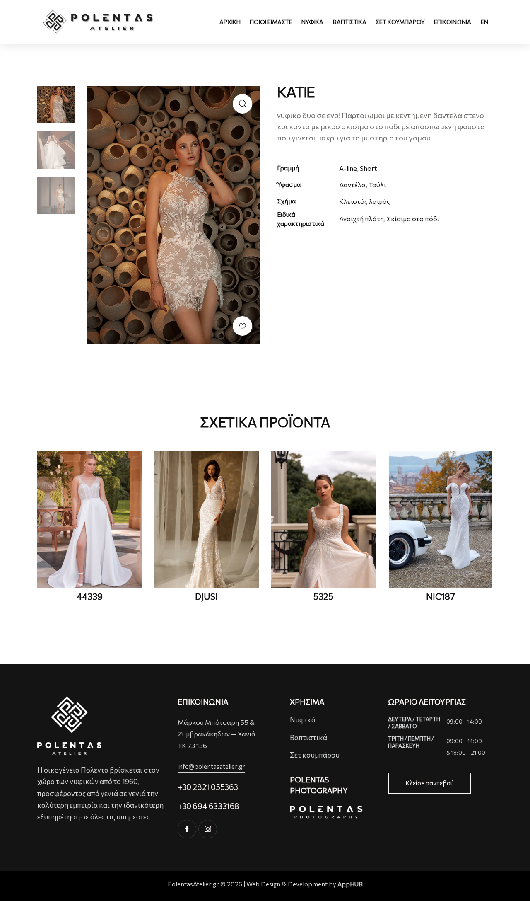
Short (368, 168)
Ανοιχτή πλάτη (361, 219)
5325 (323, 596)
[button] (242, 326)
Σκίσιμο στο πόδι (413, 219)
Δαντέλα (352, 185)
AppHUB (350, 884)
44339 (90, 596)
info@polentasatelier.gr (211, 766)
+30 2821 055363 (208, 787)
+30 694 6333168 (208, 806)
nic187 (440, 596)
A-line (348, 168)
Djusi (206, 596)
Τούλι (377, 185)
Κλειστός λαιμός (364, 201)
